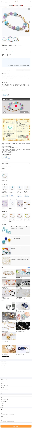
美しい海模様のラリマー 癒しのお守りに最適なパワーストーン (5, 180)
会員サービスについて (3, 387)
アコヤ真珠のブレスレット (19, 196)
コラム (1, 397)
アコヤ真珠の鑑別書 (4, 157)
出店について (2, 403)
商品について (2, 381)
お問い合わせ (2, 391)
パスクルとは (2, 395)
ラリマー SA (3, 90)
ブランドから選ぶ (3, 365)
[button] (3, 22)
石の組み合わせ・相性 (3, 401)
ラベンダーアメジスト (4, 94)
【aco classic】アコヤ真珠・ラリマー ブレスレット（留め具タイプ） (20, 208)
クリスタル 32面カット (5, 95)
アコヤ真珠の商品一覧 (19, 195)
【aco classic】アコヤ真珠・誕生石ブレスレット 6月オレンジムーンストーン (12, 220)
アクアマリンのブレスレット (12, 196)
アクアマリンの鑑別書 (4, 156)
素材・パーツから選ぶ (3, 363)
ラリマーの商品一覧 (3, 195)
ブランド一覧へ (28, 300)
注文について (2, 383)
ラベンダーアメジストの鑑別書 (6, 158)
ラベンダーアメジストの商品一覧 (27, 195)
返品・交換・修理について (4, 385)
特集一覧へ (29, 267)
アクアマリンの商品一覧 (11, 195)
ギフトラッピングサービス (4, 389)
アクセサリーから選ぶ (3, 361)
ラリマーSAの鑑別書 (4, 155)
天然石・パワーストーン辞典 (4, 399)
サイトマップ (2, 405)
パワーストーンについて (4, 379)
